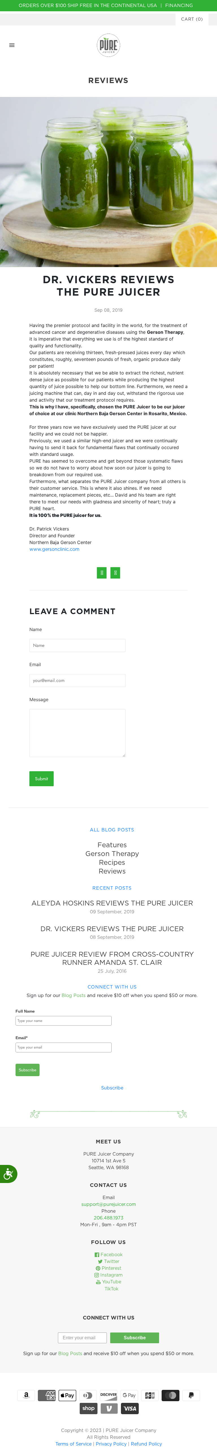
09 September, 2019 (112, 912)
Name (35, 629)
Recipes (112, 862)
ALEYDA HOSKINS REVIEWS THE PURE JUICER (112, 903)
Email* (21, 1037)
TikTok (110, 1289)
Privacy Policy (112, 1444)
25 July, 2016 (112, 971)
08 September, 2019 (112, 937)
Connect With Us (112, 987)
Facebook (111, 1255)
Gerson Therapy (112, 854)
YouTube (111, 1282)
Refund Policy (146, 1444)
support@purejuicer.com (108, 1204)
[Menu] (11, 45)
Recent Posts (112, 888)
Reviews (112, 871)
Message (38, 699)
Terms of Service (74, 1444)
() (192, 19)
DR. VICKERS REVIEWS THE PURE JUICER (112, 929)
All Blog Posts (112, 830)
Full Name (25, 1011)
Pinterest (110, 1268)
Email (35, 664)
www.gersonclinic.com (54, 549)
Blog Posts (74, 995)
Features (112, 845)
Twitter (111, 1261)
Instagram (111, 1275)
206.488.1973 (108, 1218)
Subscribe (27, 1070)
